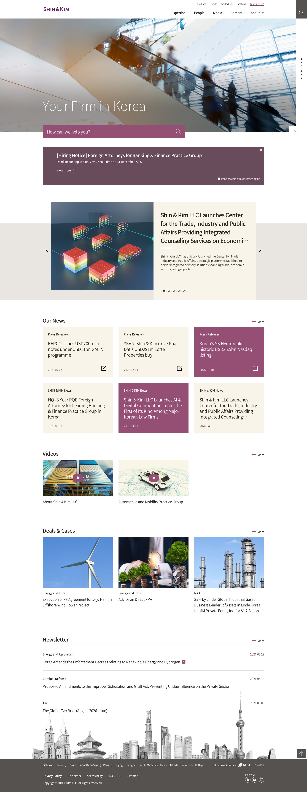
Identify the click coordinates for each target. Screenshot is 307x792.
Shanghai (130, 765)
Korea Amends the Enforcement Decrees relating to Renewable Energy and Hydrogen (112, 661)
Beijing (118, 765)
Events (214, 4)
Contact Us (226, 4)
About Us (257, 12)
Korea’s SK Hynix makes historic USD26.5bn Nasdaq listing (226, 349)
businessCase (301, 74)
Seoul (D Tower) (66, 765)
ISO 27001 (115, 775)
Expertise (178, 12)
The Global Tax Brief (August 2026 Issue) (75, 710)
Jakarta (173, 765)
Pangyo (107, 765)
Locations (241, 4)
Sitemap (132, 775)
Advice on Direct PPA (135, 599)
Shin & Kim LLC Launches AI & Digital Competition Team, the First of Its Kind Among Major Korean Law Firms (153, 408)
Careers (236, 12)
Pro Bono (201, 4)
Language (255, 4)
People (199, 12)
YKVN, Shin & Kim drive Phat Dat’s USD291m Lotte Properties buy (151, 349)
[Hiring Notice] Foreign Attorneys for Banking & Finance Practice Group (129, 155)
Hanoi (163, 765)
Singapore (187, 765)
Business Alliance (225, 765)
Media (217, 12)
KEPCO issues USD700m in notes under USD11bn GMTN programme (75, 349)
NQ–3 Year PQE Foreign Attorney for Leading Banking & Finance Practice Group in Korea (76, 408)
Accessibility (95, 775)
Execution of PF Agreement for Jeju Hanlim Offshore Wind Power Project (77, 602)
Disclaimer (74, 775)
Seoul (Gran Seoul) (90, 765)
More (260, 322)
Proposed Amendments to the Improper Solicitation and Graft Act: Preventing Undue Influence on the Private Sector (136, 686)
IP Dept (199, 765)
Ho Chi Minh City (148, 765)
